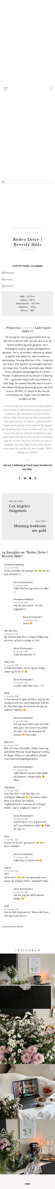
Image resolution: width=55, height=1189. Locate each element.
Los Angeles (27, 233)
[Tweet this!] (30, 478)
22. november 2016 (30, 620)
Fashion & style (27, 228)
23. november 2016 (11, 909)
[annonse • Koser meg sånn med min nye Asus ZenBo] (27, 1091)
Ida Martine (11, 630)
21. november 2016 (11, 568)
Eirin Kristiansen (23, 582)
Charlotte (9, 787)
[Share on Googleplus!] (35, 478)
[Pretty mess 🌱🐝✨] (27, 981)
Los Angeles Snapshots (19, 508)
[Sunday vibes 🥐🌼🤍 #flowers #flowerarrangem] (27, 1146)
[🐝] (27, 1036)
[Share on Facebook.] (19, 478)
